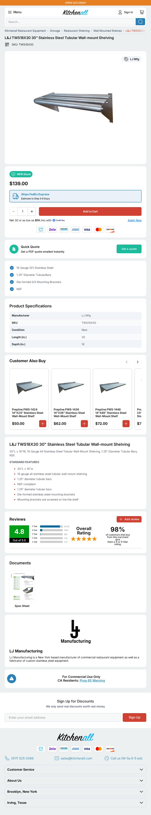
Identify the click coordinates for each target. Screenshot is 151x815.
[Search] (140, 21)
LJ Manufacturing (25, 651)
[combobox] (75, 21)
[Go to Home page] (75, 12)
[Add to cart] (42, 423)
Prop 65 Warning (92, 680)
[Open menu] (9, 12)
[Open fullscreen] (75, 107)
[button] (127, 362)
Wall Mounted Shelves (107, 30)
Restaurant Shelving (76, 30)
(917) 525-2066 (22, 758)
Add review (131, 519)
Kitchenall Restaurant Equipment (25, 30)
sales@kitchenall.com (76, 758)
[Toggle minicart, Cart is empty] (141, 12)
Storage (55, 30)
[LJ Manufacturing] (75, 632)
